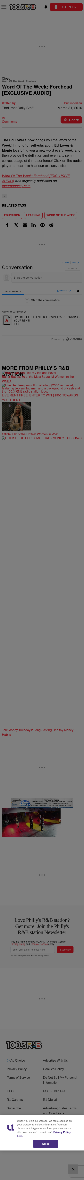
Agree (45, 1143)
